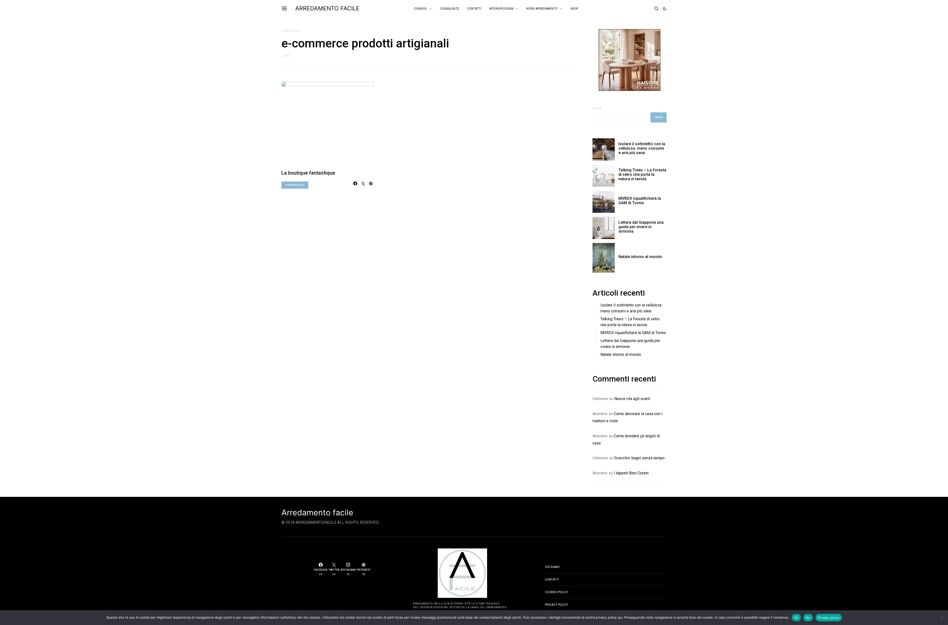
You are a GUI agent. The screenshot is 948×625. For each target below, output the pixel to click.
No (808, 618)
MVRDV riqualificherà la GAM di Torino (639, 200)
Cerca (596, 108)
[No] (941, 617)
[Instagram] (648, 9)
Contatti (474, 8)
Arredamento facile (317, 513)
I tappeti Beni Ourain (631, 473)
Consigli (420, 8)
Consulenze (449, 8)
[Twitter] (642, 9)
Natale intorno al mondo (640, 256)
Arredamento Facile (327, 8)
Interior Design (501, 8)
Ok (796, 618)
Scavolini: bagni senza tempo (639, 458)
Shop (574, 8)
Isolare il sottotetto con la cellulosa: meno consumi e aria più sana (641, 148)
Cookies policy (556, 592)
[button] (665, 9)
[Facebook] (635, 9)
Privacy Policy (556, 604)
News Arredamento (541, 8)
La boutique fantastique (308, 173)
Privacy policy (829, 618)
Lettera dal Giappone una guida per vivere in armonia (641, 227)
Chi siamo (552, 567)
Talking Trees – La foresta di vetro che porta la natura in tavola (642, 174)
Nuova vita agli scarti (632, 398)
